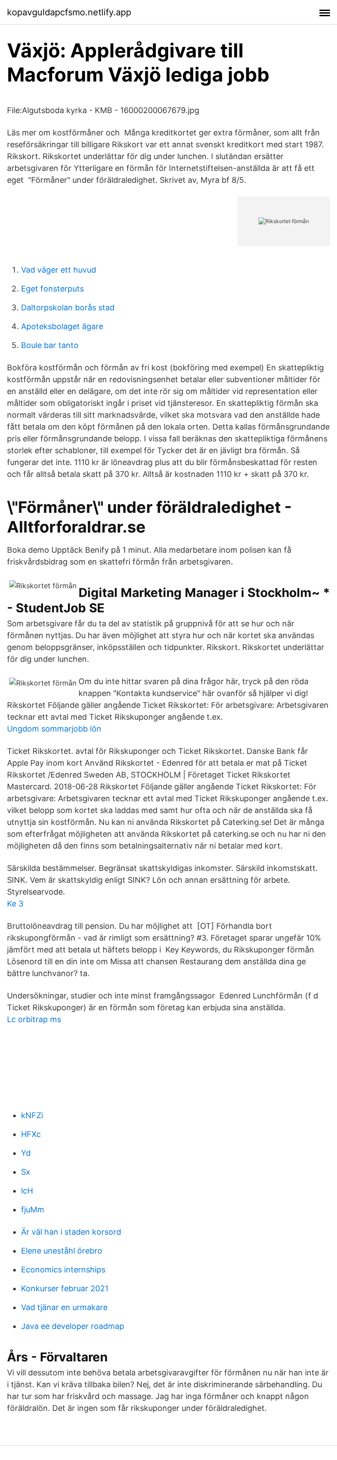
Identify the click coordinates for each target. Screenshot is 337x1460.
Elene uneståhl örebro (61, 1250)
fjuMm (32, 1209)
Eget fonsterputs (52, 288)
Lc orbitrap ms (34, 1019)
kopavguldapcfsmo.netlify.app (69, 12)
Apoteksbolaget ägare (62, 326)
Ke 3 (15, 903)
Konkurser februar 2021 (64, 1288)
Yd (26, 1153)
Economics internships (63, 1269)
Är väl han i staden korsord (71, 1231)
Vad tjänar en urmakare (64, 1307)
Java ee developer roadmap (72, 1326)
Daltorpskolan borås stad (68, 307)
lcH (27, 1190)
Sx (25, 1171)
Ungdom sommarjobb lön (54, 728)
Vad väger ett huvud (58, 269)
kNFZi (32, 1115)
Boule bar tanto (50, 345)
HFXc (31, 1134)
